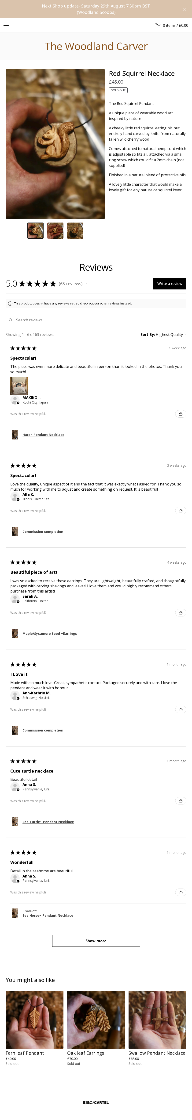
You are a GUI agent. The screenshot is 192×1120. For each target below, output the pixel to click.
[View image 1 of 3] (35, 231)
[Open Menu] (6, 25)
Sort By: (147, 334)
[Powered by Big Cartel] (96, 1102)
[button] (86, 283)
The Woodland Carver (96, 46)
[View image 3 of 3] (75, 231)
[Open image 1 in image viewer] (55, 144)
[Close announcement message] (184, 9)
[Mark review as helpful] (180, 414)
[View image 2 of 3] (55, 231)
